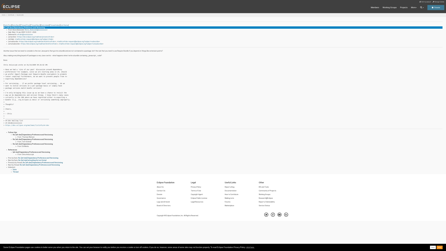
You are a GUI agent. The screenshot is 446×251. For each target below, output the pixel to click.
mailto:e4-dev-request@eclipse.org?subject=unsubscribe (81, 44)
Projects (404, 7)
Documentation (230, 191)
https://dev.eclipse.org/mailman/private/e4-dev (35, 37)
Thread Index (54, 25)
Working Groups (390, 7)
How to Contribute (231, 194)
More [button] (413, 7)
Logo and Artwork (163, 202)
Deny (433, 247)
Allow (439, 247)
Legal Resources (197, 202)
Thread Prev (25, 25)
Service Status (264, 205)
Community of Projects (267, 191)
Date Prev (7, 25)
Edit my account (426, 2)
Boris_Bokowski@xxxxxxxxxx (36, 30)
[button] (422, 7)
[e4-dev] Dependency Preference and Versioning (31, 152)
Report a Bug (229, 187)
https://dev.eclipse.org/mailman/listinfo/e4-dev (37, 41)
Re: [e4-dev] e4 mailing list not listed (32, 160)
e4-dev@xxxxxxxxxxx (25, 34)
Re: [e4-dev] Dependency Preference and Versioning (33, 135)
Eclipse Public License (199, 198)
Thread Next (35, 25)
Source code (20, 15)
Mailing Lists (229, 198)
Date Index (45, 25)
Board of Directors (164, 205)
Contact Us (161, 191)
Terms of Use (196, 191)
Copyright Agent (197, 194)
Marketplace (229, 205)
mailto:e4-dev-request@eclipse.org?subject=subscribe (78, 41)
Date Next (16, 25)
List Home (64, 25)
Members (375, 7)
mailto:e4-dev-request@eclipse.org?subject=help (34, 39)
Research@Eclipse (266, 198)
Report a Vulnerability (267, 202)
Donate (437, 8)
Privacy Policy (196, 187)
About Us (160, 187)
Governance (161, 198)
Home (3, 15)
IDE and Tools (264, 187)
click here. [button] (250, 247)
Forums (227, 202)
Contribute (11, 15)
